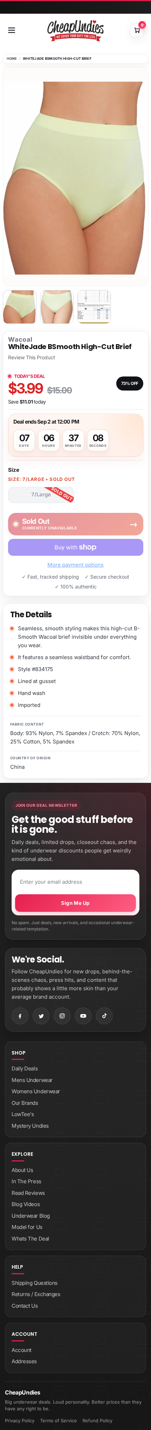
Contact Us (25, 1305)
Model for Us (27, 1227)
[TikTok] (104, 1015)
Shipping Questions (35, 1283)
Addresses (24, 1361)
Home (12, 58)
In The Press (26, 1181)
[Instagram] (62, 1015)
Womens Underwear (36, 1091)
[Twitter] (41, 1015)
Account (22, 1350)
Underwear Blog (31, 1215)
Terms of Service (58, 1420)
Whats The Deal (30, 1238)
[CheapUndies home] (75, 30)
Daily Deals (25, 1068)
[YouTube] (83, 1015)
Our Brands (25, 1103)
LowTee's (23, 1114)
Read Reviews (28, 1193)
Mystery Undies (30, 1125)
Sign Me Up (75, 903)
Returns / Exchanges (36, 1294)
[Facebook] (20, 1015)
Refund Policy (97, 1420)
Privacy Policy (19, 1420)
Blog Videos (26, 1204)
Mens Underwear (32, 1080)
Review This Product (31, 357)
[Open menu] (11, 30)
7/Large (41, 494)
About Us (22, 1170)
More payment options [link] (75, 564)
